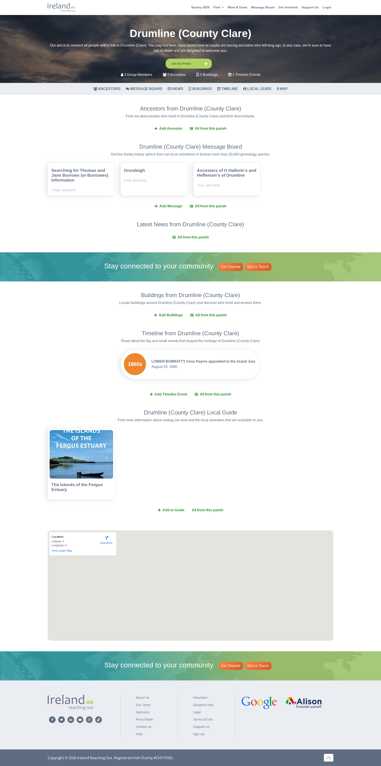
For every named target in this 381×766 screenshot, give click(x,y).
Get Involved (288, 7)
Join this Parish (181, 63)
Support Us (310, 7)
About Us (142, 697)
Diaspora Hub (203, 705)
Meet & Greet (237, 7)
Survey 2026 (200, 7)
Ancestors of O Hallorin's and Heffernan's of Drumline (226, 173)
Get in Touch (258, 267)
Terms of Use (203, 719)
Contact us (143, 727)
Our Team (143, 705)
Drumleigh (134, 170)
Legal (197, 712)
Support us (201, 727)
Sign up (198, 734)
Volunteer (200, 697)
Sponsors (142, 712)
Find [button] (216, 7)
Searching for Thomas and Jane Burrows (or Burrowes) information (79, 175)
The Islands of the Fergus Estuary (77, 487)
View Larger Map (62, 550)
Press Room (144, 719)
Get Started (231, 267)
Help (139, 734)
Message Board (263, 7)
